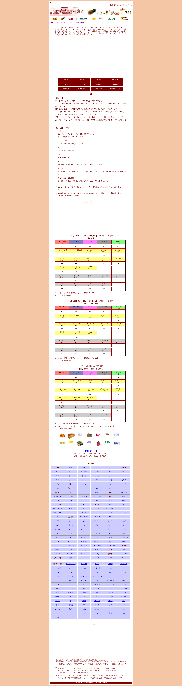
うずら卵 (97, 568)
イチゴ (110, 517)
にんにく (110, 533)
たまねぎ (84, 529)
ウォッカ (84, 568)
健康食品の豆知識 (115, 88)
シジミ (110, 484)
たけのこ (70, 529)
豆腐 (70, 504)
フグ (84, 605)
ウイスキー (70, 568)
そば (84, 492)
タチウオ (110, 592)
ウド (123, 517)
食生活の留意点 (82, 88)
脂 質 (99, 80)
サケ (123, 476)
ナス (70, 533)
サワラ (71, 584)
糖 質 (82, 80)
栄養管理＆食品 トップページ (62, 22)
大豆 (97, 500)
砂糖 (123, 580)
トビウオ (123, 597)
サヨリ (57, 584)
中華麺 (57, 597)
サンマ (71, 480)
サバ (57, 480)
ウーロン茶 (57, 568)
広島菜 (71, 605)
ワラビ (71, 617)
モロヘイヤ (84, 541)
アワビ (110, 564)
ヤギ (57, 613)
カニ (110, 488)
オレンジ (97, 572)
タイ (84, 480)
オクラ (57, 521)
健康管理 (115, 84)
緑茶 (110, 558)
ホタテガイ (57, 488)
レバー (110, 467)
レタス (110, 541)
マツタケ (57, 609)
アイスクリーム (71, 564)
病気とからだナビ (94, 668)
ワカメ (97, 550)
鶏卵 (110, 472)
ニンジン (97, 533)
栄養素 (66, 80)
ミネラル (82, 84)
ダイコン (57, 529)
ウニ (57, 572)
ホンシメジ (97, 545)
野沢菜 (110, 601)
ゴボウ (57, 525)
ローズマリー (71, 554)
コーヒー (84, 558)
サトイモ (70, 496)
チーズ (71, 472)
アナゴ (97, 564)
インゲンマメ (57, 500)
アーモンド (110, 504)
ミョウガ (70, 541)
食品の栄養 (80, 22)
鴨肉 (57, 576)
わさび (97, 554)
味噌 (70, 609)
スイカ (97, 588)
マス (123, 605)
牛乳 (57, 472)
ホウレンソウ (124, 537)
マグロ (57, 484)
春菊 (97, 525)
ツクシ (71, 597)
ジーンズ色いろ (62, 668)
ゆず (110, 513)
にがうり (97, 601)
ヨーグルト (84, 472)
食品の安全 (99, 88)
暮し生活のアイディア (112, 668)
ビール (57, 605)
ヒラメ (124, 480)
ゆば (84, 613)
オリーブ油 (123, 554)
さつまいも (57, 496)
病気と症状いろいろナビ (64, 670)
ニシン (110, 480)
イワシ (71, 476)
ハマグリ (123, 484)
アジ (57, 476)
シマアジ (123, 584)
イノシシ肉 (123, 564)
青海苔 (57, 550)
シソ (84, 525)
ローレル (84, 554)
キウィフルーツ (57, 508)
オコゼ (84, 572)
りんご (124, 513)
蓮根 (123, 541)
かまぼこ (123, 572)
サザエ (97, 580)
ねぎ (123, 533)
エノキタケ (70, 545)
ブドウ (84, 513)
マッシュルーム (110, 545)
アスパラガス (84, 517)
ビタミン (65, 84)
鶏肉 (84, 467)
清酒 (57, 592)
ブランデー (97, 605)
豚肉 (97, 467)
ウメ (123, 568)
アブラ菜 (97, 517)
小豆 (123, 496)
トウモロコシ (97, 492)
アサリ (84, 484)
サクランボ (84, 580)
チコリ (97, 529)
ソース (84, 592)
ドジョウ (110, 597)
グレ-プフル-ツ (110, 508)
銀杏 (70, 508)
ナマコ (84, 601)
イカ (84, 488)
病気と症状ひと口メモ (80, 670)
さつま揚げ (110, 580)
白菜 (57, 537)
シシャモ (97, 584)
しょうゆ (70, 588)
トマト (57, 533)
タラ (97, 480)
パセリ (71, 537)
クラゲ (124, 576)
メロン (97, 609)
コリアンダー (57, 554)
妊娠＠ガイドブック (111, 670)
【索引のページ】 (91, 451)
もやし (110, 500)
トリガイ (57, 601)
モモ (123, 609)
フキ (97, 537)
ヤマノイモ (97, 496)
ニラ (84, 533)
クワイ (57, 580)
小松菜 (71, 525)
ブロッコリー (110, 537)
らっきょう (97, 541)
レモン (57, 517)
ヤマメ (71, 613)
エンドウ (70, 500)
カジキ (110, 572)
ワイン (124, 558)
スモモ (124, 508)
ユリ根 (97, 613)
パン (123, 601)
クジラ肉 (110, 576)
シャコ (57, 588)
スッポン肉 (123, 588)
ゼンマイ (70, 592)
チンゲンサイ (110, 529)
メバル (84, 609)
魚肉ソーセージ (97, 576)
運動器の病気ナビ (63, 672)
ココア (97, 558)
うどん (110, 568)
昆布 (70, 550)
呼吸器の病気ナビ (94, 670)
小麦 (70, 580)
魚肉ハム (84, 576)
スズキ (110, 588)
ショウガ (110, 525)
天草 (84, 597)
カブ (70, 521)
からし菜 (70, 576)
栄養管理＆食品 (89, 682)
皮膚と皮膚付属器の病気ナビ (81, 672)
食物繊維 (98, 84)
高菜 (97, 592)
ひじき (84, 550)
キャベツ (110, 521)
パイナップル (57, 513)
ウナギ (84, 476)
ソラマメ (84, 500)
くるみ (97, 508)
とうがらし (123, 529)
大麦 (70, 572)
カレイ (110, 476)
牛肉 (70, 467)
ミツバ (57, 541)
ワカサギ (123, 613)
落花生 (124, 500)
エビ (97, 488)
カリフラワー (97, 521)
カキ (97, 484)
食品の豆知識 (77, 668)
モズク (110, 609)
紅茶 (70, 558)
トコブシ (97, 597)
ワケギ (57, 617)
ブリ (110, 605)
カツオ (97, 476)
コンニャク (123, 492)
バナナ (71, 513)
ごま (123, 550)
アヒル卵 (84, 564)
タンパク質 (115, 80)
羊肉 (110, 613)
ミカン (97, 513)
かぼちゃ (84, 521)
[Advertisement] (91, 61)
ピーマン (84, 537)
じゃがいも (84, 496)
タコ (123, 488)
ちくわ (124, 592)
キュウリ (123, 521)
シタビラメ (110, 584)
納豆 (84, 504)
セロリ (124, 525)
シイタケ (84, 545)
